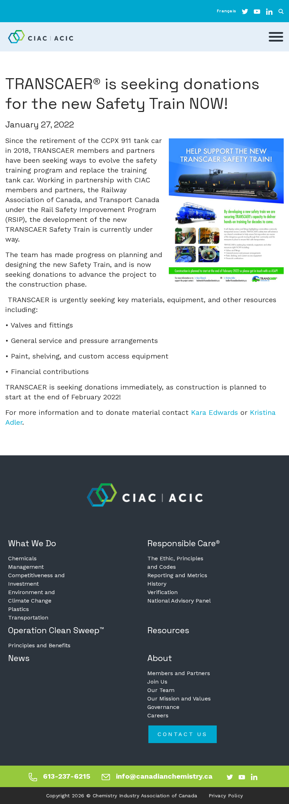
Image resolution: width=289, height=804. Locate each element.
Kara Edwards (214, 412)
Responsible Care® (183, 543)
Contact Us (183, 734)
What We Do (32, 543)
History (156, 583)
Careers (157, 715)
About (159, 658)
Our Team (160, 690)
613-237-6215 (66, 776)
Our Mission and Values (179, 698)
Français (226, 11)
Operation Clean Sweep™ (56, 630)
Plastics (18, 609)
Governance (163, 707)
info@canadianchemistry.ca (164, 776)
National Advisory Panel (179, 600)
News (19, 658)
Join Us (157, 681)
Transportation (28, 617)
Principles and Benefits (39, 645)
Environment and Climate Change (31, 596)
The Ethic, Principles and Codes (175, 562)
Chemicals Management (26, 562)
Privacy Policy (226, 795)
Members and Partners (178, 673)
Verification (162, 592)
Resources (168, 630)
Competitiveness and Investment (36, 579)
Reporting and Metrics (177, 575)
